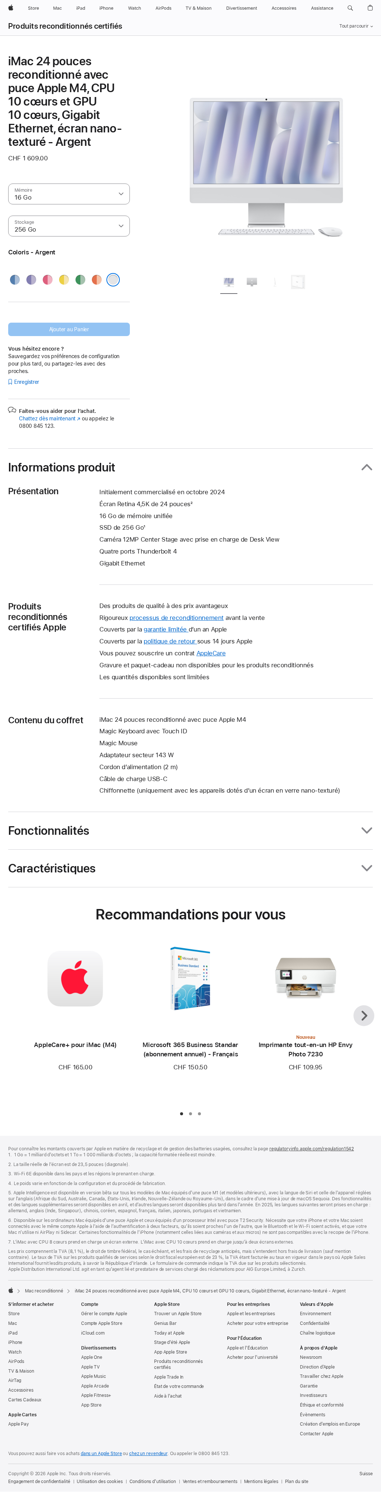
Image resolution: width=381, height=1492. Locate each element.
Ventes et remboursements (210, 1481)
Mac (12, 1323)
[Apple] (10, 1290)
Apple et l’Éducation (247, 1348)
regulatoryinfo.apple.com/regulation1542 (311, 1148)
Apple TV (90, 1367)
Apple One (91, 1357)
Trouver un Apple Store (178, 1313)
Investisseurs (313, 1395)
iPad (12, 1333)
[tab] (228, 283)
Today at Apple (169, 1333)
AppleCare (211, 653)
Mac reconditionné (44, 1291)
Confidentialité (315, 1323)
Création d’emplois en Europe (330, 1424)
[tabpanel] (266, 161)
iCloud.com (93, 1333)
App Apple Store (170, 1352)
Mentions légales (261, 1481)
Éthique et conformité (321, 1405)
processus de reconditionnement (176, 617)
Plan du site (297, 1481)
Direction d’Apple (317, 1367)
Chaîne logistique (317, 1333)
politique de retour (170, 641)
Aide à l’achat (168, 1396)
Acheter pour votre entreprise (257, 1323)
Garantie (309, 1386)
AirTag (14, 1380)
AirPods (16, 1361)
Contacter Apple (316, 1433)
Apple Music (93, 1376)
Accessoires (20, 1390)
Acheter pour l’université (252, 1357)
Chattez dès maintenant (49, 418)
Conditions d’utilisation (152, 1481)
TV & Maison (21, 1371)
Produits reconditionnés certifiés (65, 26)
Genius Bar (165, 1323)
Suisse (366, 1473)
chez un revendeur (148, 1453)
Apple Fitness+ (96, 1395)
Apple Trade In (168, 1377)
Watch (14, 1352)
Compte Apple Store (101, 1323)
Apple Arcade (95, 1386)
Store (13, 1313)
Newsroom (311, 1357)
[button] (350, 8)
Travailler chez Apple (321, 1376)
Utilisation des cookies (99, 1481)
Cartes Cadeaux (24, 1399)
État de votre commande (179, 1386)
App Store (91, 1405)
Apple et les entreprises (251, 1313)
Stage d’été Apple (172, 1342)
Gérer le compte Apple (104, 1313)
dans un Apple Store (101, 1453)
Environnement (315, 1313)
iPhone (15, 1342)
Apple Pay (18, 1424)
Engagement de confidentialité (39, 1481)
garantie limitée (166, 629)
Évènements (312, 1414)
